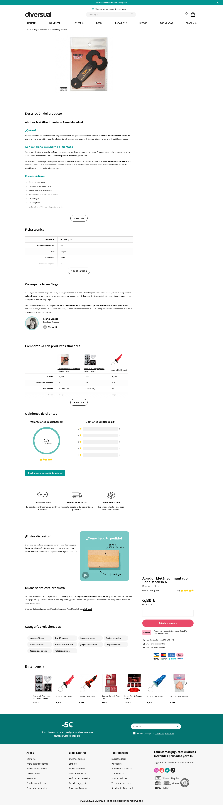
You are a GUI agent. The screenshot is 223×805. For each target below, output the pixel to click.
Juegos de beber (113, 644)
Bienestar (55, 23)
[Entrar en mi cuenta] (186, 14)
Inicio (29, 29)
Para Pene (121, 23)
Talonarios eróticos (64, 644)
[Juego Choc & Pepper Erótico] (134, 683)
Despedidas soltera (38, 650)
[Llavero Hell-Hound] (66, 683)
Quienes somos (77, 758)
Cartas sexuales (113, 638)
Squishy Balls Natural (179, 696)
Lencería (78, 23)
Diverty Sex (68, 239)
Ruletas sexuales (62, 650)
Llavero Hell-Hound (64, 696)
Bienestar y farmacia (122, 768)
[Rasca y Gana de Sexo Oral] (111, 683)
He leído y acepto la (155, 733)
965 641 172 (168, 640)
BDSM (99, 23)
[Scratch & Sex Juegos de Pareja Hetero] (43, 683)
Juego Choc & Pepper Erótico (133, 697)
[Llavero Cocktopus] (157, 683)
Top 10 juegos (61, 638)
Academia (191, 23)
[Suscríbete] (177, 727)
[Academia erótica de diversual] (167, 770)
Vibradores (117, 763)
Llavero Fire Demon (87, 696)
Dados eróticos (36, 644)
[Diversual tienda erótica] (49, 14)
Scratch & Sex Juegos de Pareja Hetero (42, 697)
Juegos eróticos (36, 638)
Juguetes (32, 23)
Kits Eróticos (118, 773)
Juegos (143, 23)
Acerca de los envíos (37, 768)
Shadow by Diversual (122, 788)
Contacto (31, 758)
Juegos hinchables (88, 644)
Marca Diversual (77, 768)
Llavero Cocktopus (155, 696)
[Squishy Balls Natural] (180, 683)
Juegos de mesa (87, 638)
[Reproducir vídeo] (85, 575)
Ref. (143, 604)
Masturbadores (119, 778)
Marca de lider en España (111, 2)
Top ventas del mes (121, 783)
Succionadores (119, 758)
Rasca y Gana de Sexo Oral (111, 697)
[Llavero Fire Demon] (89, 683)
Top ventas (166, 23)
